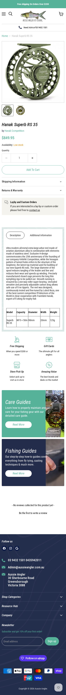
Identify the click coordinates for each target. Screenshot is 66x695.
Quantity (5, 150)
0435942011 (34, 560)
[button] (33, 512)
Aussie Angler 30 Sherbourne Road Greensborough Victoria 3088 (21, 580)
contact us (34, 210)
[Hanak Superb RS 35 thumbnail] (7, 110)
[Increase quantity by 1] (32, 158)
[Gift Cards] (49, 346)
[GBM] (16, 548)
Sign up (52, 641)
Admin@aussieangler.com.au (26, 567)
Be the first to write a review (33, 513)
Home (5, 36)
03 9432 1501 (41, 27)
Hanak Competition (14, 130)
